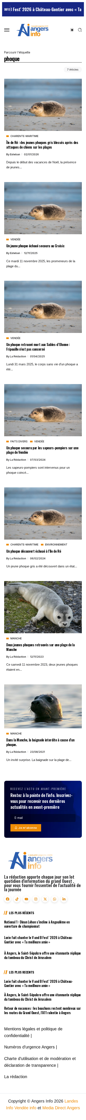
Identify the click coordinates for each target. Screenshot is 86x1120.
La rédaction (18, 356)
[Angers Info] (32, 30)
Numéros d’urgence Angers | (30, 1047)
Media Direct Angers (61, 1107)
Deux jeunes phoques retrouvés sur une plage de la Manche (40, 647)
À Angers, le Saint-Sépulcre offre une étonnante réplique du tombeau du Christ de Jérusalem (42, 955)
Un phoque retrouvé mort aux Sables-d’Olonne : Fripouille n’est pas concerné (38, 346)
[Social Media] (7, 899)
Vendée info (25, 1107)
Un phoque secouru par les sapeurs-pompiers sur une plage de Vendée (42, 450)
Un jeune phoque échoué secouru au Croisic (35, 245)
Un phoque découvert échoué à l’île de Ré (33, 551)
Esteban (15, 154)
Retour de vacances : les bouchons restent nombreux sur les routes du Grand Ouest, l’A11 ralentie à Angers (42, 1010)
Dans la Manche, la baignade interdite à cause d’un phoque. (40, 742)
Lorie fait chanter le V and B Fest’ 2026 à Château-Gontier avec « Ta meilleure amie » (38, 939)
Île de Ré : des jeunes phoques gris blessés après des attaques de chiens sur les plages (42, 144)
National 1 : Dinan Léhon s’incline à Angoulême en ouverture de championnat (37, 924)
